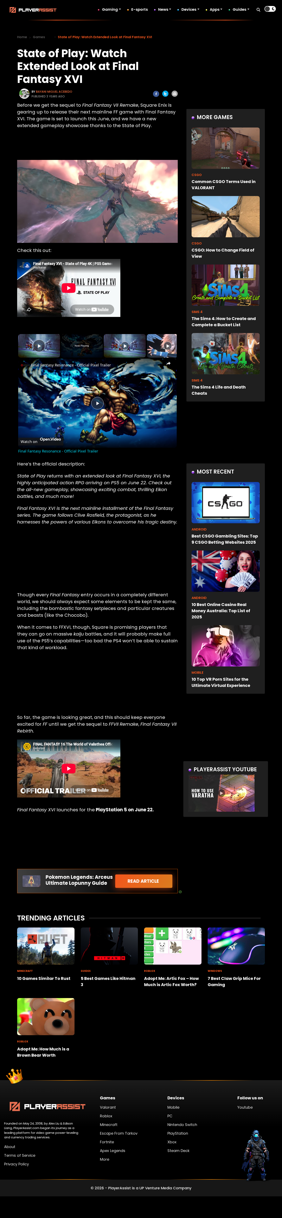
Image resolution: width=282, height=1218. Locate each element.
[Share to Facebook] (156, 94)
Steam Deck (178, 1150)
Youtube (245, 1107)
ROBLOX (149, 971)
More (104, 1159)
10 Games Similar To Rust (43, 978)
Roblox (106, 1116)
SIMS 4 (197, 312)
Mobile (173, 1107)
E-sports (139, 9)
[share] (168, 363)
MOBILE (197, 672)
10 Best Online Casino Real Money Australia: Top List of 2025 (221, 611)
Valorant (108, 1107)
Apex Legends (112, 1150)
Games (39, 37)
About (9, 1146)
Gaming (110, 9)
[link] (25, 365)
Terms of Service (19, 1155)
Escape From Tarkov (118, 1133)
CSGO (197, 174)
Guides (239, 9)
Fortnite (107, 1142)
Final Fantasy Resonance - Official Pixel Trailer (71, 365)
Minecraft (108, 1124)
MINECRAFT (25, 971)
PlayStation (177, 1133)
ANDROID (199, 529)
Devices (188, 9)
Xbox (172, 1142)
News (163, 9)
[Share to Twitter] (165, 94)
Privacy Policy (16, 1164)
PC (169, 1116)
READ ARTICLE (144, 881)
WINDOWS (215, 971)
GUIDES (86, 971)
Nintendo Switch (182, 1124)
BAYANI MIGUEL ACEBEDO (54, 92)
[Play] (125, 346)
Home (22, 37)
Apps (214, 9)
